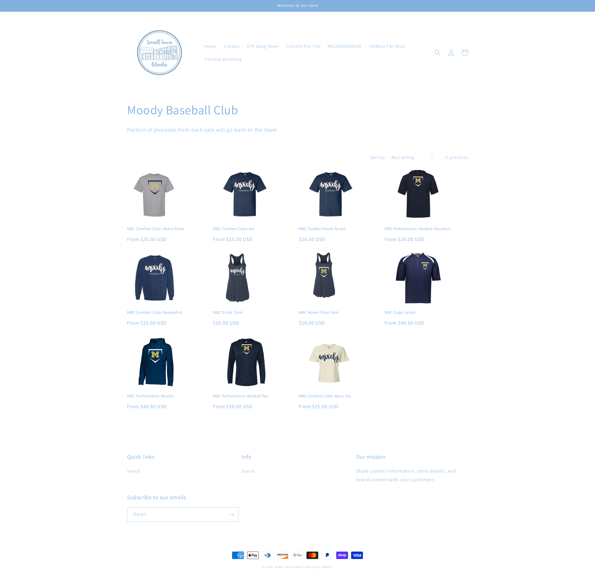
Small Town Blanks (288, 567)
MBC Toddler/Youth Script (322, 228)
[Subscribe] (231, 514)
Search (134, 471)
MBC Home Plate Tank (319, 312)
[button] (437, 52)
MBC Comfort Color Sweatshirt (154, 312)
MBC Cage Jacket (400, 312)
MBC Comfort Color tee (233, 228)
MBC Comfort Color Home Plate (155, 228)
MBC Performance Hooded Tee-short (417, 228)
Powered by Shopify (318, 567)
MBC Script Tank (228, 312)
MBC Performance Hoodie (150, 396)
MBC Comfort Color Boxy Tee (325, 396)
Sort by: (377, 157)
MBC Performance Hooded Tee (240, 396)
